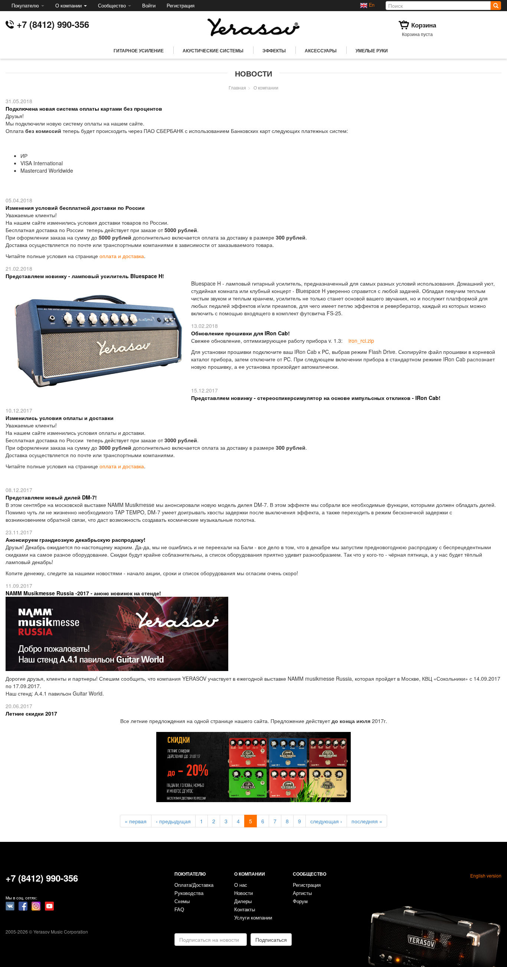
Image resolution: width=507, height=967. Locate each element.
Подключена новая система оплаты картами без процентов (84, 108)
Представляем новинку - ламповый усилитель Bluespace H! (85, 276)
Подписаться (271, 939)
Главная (237, 87)
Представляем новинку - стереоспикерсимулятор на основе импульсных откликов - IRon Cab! (316, 397)
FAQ (179, 909)
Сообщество (112, 5)
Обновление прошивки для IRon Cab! (240, 333)
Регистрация (180, 5)
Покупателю (26, 5)
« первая (136, 821)
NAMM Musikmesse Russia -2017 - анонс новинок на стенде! (83, 593)
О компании (69, 5)
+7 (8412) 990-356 (53, 24)
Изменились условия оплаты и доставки (60, 417)
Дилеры (243, 901)
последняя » (366, 821)
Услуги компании (253, 918)
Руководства (188, 893)
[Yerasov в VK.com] (10, 905)
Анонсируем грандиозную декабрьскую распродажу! (75, 539)
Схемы (182, 901)
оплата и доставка (121, 256)
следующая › (326, 821)
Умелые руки (372, 50)
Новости (243, 893)
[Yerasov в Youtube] (49, 905)
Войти (149, 5)
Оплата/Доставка (193, 885)
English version (485, 875)
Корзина (423, 24)
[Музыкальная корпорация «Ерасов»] (253, 26)
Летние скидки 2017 (31, 713)
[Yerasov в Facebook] (23, 905)
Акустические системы (213, 50)
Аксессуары (321, 50)
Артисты (302, 893)
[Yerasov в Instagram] (36, 905)
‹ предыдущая (173, 821)
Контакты (244, 909)
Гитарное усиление (139, 50)
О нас (240, 885)
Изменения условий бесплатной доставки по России (75, 207)
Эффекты (274, 50)
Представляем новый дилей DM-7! (51, 497)
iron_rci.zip (361, 340)
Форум (300, 901)
